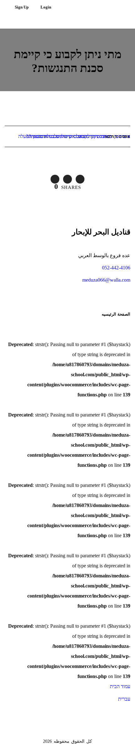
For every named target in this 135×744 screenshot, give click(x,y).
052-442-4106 (116, 267)
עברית (124, 699)
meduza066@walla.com (106, 280)
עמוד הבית (120, 686)
